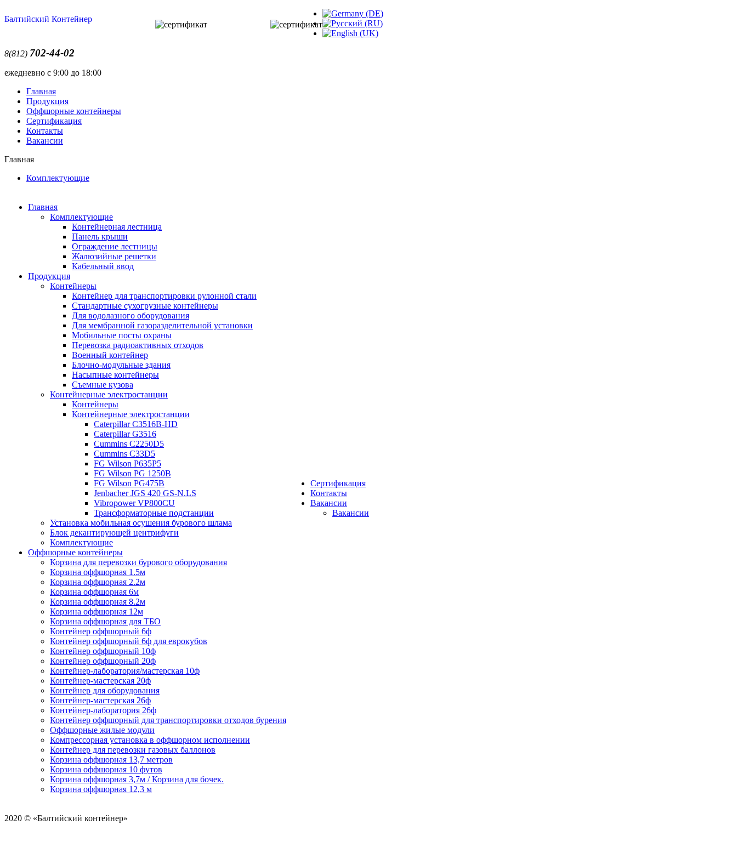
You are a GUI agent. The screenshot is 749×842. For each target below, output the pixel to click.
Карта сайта (26, 828)
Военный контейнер (110, 355)
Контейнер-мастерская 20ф (100, 680)
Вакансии (44, 140)
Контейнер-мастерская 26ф (100, 700)
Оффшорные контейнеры (73, 111)
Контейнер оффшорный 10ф (103, 651)
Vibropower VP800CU (134, 503)
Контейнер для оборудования (105, 690)
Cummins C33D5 (124, 453)
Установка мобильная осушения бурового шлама (141, 522)
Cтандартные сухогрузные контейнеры (145, 305)
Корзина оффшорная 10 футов (106, 769)
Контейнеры (73, 286)
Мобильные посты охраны (122, 335)
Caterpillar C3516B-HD (136, 424)
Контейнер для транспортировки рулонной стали (164, 295)
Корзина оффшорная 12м (96, 611)
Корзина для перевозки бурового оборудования (138, 562)
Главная (41, 91)
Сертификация (54, 121)
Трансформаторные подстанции (154, 512)
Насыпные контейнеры (115, 374)
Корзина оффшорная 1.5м (97, 572)
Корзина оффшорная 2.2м (97, 582)
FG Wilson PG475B (129, 483)
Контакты (44, 130)
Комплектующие (57, 178)
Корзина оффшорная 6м (94, 591)
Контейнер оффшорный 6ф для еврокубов (128, 641)
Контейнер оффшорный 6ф (100, 631)
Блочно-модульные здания (121, 364)
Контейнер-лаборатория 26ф (103, 710)
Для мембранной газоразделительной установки (162, 325)
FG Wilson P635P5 (127, 463)
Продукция (47, 101)
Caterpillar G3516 (125, 434)
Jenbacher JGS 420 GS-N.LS (145, 493)
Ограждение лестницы (114, 246)
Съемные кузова (102, 384)
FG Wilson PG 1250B (132, 473)
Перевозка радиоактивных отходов (137, 345)
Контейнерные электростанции (109, 394)
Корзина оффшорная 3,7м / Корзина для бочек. (137, 779)
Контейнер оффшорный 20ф (103, 660)
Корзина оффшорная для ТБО (105, 621)
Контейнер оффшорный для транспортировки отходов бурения (168, 720)
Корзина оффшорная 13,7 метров (111, 759)
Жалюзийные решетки (114, 256)
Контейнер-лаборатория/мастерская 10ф (125, 670)
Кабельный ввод (103, 266)
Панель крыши (100, 236)
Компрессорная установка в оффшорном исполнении (150, 739)
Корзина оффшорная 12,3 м (101, 789)
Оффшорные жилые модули (102, 730)
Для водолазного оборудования (130, 315)
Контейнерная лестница (117, 226)
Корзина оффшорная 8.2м (97, 601)
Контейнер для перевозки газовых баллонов (132, 749)
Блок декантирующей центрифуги (114, 532)
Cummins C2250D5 (129, 443)
